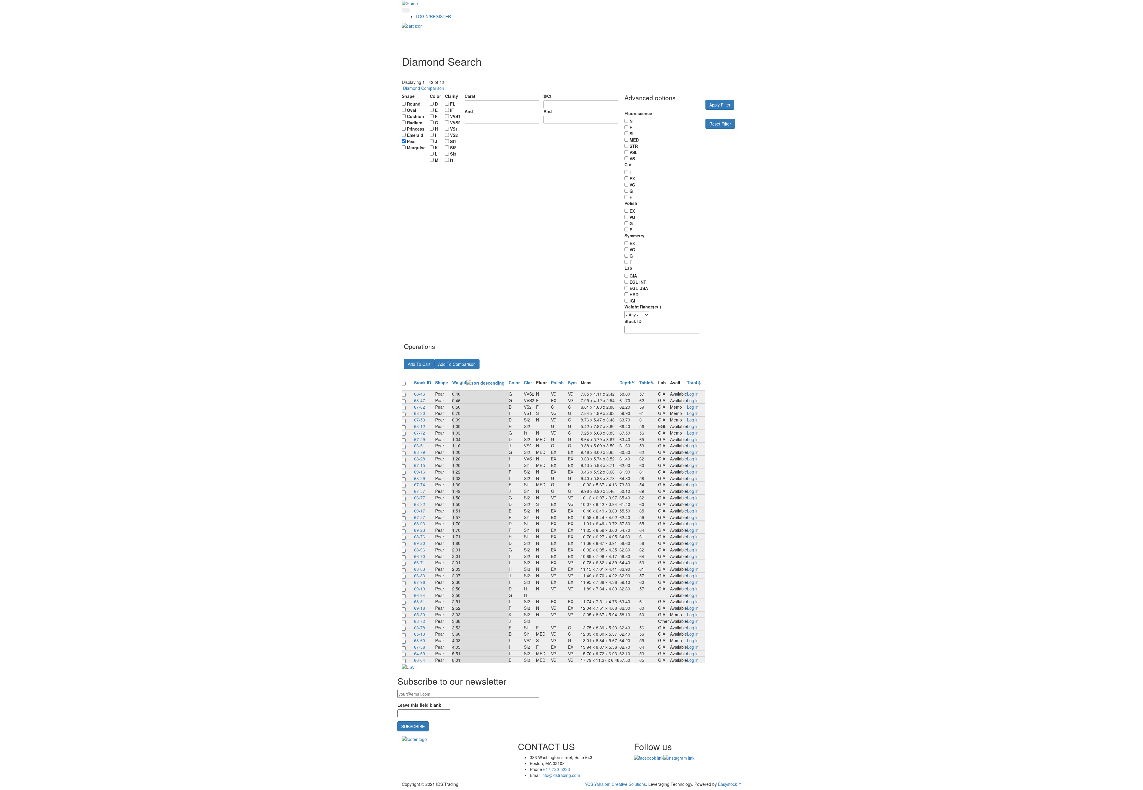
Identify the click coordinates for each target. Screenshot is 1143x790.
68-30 (419, 413)
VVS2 (455, 123)
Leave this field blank (419, 705)
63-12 (419, 426)
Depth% (627, 382)
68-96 (419, 550)
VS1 (454, 129)
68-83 (419, 569)
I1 (452, 160)
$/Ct (548, 96)
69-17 (419, 511)
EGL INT (638, 282)
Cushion (415, 116)
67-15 (419, 465)
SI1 (453, 141)
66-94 (419, 595)
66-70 (419, 556)
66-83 (419, 576)
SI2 (453, 148)
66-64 (419, 660)
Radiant (415, 123)
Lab (628, 268)
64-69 (419, 653)
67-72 (419, 433)
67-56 (419, 647)
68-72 (419, 621)
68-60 (419, 640)
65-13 (419, 634)
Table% (646, 382)
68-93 (419, 523)
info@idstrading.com (560, 775)
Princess (415, 129)
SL (632, 134)
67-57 (419, 491)
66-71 (419, 562)
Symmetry (634, 236)
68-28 (419, 459)
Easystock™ (729, 784)
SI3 (453, 154)
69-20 (419, 543)
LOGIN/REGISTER (433, 16)
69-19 (419, 589)
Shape (408, 96)
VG (632, 185)
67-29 (419, 439)
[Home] (410, 3)
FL (452, 104)
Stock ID (632, 321)
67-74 (419, 485)
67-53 (419, 420)
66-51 (419, 446)
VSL (634, 152)
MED (634, 140)
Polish (630, 203)
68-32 (419, 504)
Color (435, 96)
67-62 (419, 407)
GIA (633, 276)
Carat (470, 96)
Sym (572, 382)
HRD (634, 294)
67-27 (419, 517)
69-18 (419, 608)
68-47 (419, 400)
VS (632, 159)
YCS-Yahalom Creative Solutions (615, 784)
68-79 (419, 452)
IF (452, 110)
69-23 (419, 530)
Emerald (415, 135)
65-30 (419, 614)
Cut (628, 164)
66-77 (419, 498)
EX (632, 178)
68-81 (419, 601)
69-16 (419, 472)
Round (414, 104)
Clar (528, 382)
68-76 (419, 537)
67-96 (419, 582)
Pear (411, 141)
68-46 (419, 394)
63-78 (419, 628)
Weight (459, 382)
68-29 (419, 478)
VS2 (454, 135)
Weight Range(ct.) (642, 307)
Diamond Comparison (423, 88)
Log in (693, 394)
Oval (411, 110)
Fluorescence (638, 113)
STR (634, 146)
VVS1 (455, 116)
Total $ (694, 382)
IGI (632, 301)
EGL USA (639, 288)
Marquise (416, 148)
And (469, 111)
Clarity (451, 96)
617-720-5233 (556, 769)
